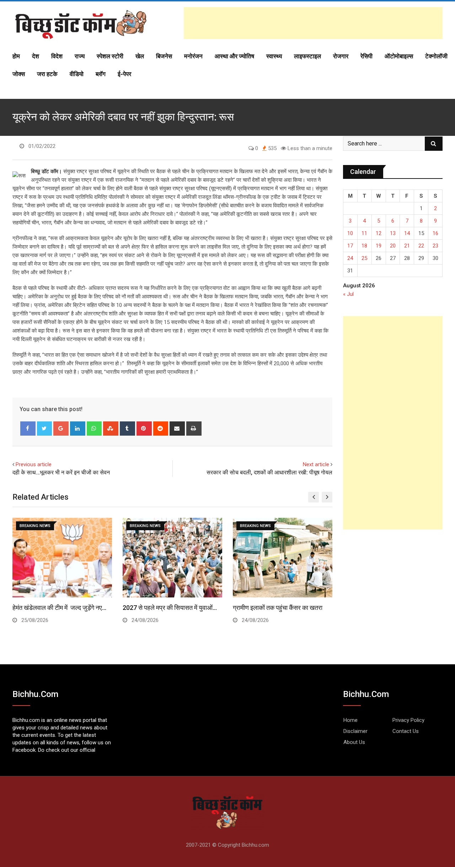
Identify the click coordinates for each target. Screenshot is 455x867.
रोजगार (340, 56)
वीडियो (77, 74)
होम (16, 56)
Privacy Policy (408, 720)
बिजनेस (164, 56)
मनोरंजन (193, 56)
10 (350, 233)
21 (407, 246)
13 (393, 233)
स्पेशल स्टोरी (110, 56)
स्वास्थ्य (274, 56)
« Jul (348, 294)
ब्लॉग (101, 74)
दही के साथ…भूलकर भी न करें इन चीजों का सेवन (61, 472)
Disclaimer (355, 731)
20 (393, 246)
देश (35, 56)
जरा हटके (47, 74)
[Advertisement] (313, 23)
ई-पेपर (124, 74)
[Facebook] (28, 428)
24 (350, 258)
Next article (316, 464)
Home (350, 720)
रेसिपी (366, 56)
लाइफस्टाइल (307, 56)
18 (364, 246)
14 (407, 233)
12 (378, 233)
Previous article (34, 464)
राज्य (80, 56)
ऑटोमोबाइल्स (399, 56)
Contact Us (405, 731)
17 (350, 246)
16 (435, 233)
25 (364, 258)
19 (378, 246)
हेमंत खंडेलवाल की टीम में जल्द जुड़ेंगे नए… (59, 607)
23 (435, 246)
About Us (354, 742)
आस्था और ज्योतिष (234, 56)
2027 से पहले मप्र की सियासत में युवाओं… (170, 607)
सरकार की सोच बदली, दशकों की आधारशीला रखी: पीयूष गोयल (269, 472)
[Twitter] (44, 428)
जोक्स (18, 74)
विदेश (57, 56)
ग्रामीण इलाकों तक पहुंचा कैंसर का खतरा (277, 607)
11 (364, 233)
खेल (139, 56)
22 (421, 246)
